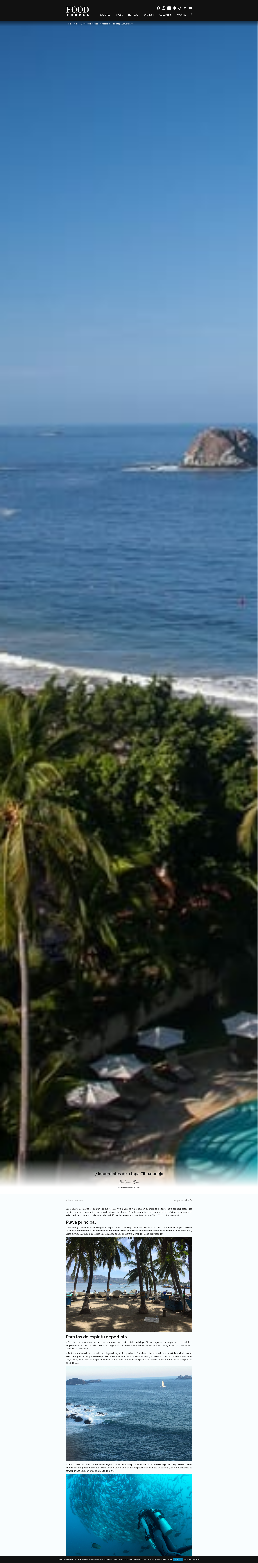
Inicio (70, 24)
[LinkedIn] (169, 8)
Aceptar (178, 1559)
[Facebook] (158, 8)
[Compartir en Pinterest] (191, 1201)
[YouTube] (190, 8)
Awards (181, 15)
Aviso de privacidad (192, 1559)
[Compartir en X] (186, 1201)
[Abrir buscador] (190, 14)
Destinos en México (89, 24)
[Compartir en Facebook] (188, 1201)
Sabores (105, 15)
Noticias (133, 15)
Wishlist (149, 15)
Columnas (165, 15)
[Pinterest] (174, 8)
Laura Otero (132, 1182)
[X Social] (185, 8)
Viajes (119, 15)
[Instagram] (163, 8)
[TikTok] (179, 8)
